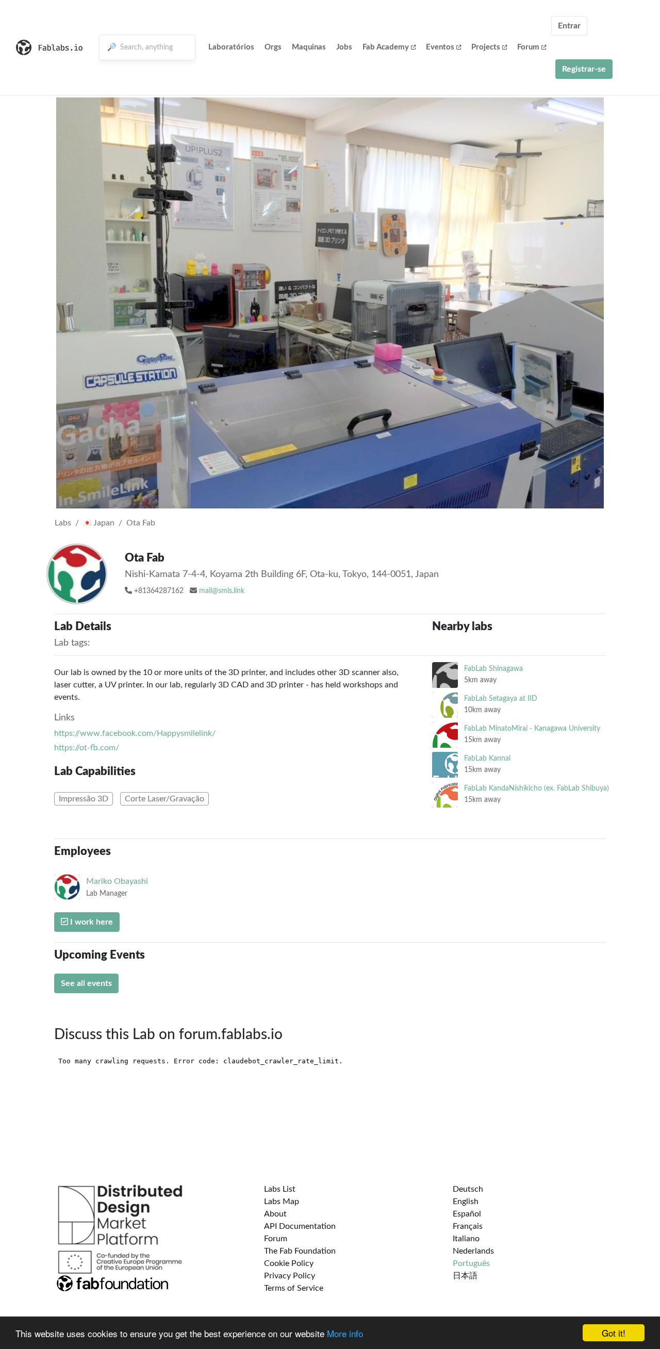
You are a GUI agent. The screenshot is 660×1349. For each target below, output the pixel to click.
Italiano (466, 1239)
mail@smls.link (221, 591)
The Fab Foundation (300, 1251)
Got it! (613, 1332)
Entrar (569, 26)
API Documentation (300, 1226)
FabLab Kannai (487, 758)
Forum (528, 47)
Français (468, 1226)
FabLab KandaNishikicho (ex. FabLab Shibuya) (536, 788)
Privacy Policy (289, 1276)
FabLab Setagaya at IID (500, 698)
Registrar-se (584, 69)
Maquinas (309, 47)
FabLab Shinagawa (493, 668)
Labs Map (281, 1201)
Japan (102, 523)
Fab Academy (385, 47)
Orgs (273, 47)
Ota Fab (140, 523)
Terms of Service (293, 1288)
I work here (90, 922)
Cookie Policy (289, 1263)
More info (345, 1333)
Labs (63, 523)
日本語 (465, 1276)
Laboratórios (231, 47)
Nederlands (473, 1251)
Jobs (344, 47)
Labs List (279, 1189)
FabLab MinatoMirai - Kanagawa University (532, 728)
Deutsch (468, 1189)
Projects (485, 47)
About (275, 1214)
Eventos (440, 47)
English (465, 1201)
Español (467, 1214)
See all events (86, 983)
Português (471, 1263)
